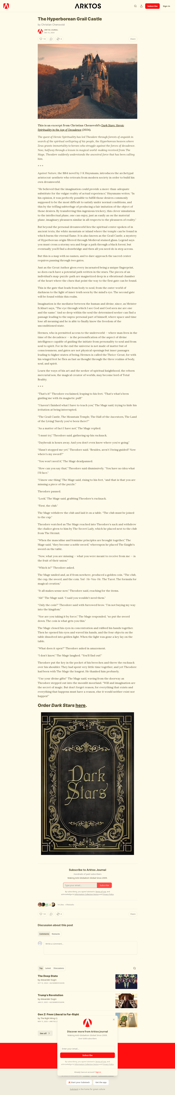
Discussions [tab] (59, 968)
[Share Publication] (141, 6)
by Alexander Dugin (47, 979)
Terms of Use (100, 1061)
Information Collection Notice (87, 1064)
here (80, 705)
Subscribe (152, 6)
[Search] (135, 6)
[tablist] (49, 934)
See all (43, 1033)
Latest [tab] (48, 968)
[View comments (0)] (51, 39)
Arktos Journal (51, 30)
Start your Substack (80, 1082)
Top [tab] (41, 968)
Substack (74, 1089)
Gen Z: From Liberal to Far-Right (58, 1014)
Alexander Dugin (57, 983)
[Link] (34, 705)
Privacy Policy (108, 1064)
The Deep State (48, 976)
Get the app (101, 1082)
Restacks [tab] (56, 934)
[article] (87, 981)
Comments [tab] (44, 934)
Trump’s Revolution (50, 995)
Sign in (166, 6)
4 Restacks (69, 904)
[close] (114, 1019)
